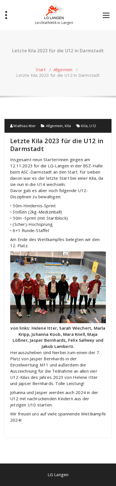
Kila (68, 125)
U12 (92, 125)
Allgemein (63, 69)
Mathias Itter (24, 125)
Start (41, 69)
